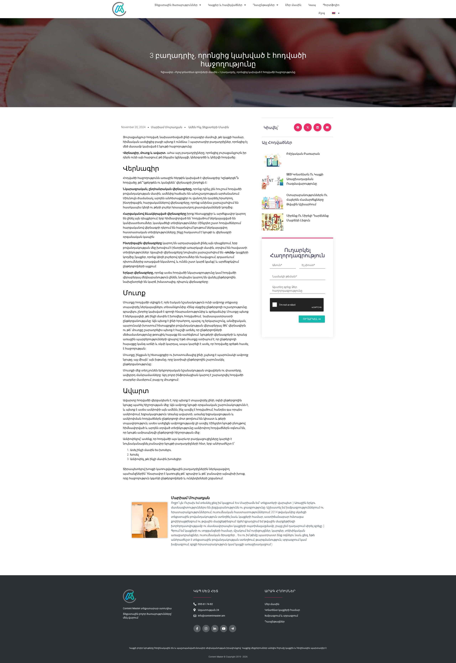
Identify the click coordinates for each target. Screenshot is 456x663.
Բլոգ (322, 13)
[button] (298, 127)
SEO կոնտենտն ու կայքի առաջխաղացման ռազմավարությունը (304, 179)
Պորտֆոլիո (331, 5)
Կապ (312, 5)
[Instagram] (206, 628)
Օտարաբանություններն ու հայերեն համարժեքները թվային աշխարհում (306, 199)
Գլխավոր (167, 72)
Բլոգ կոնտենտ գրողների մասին (196, 72)
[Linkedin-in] (215, 628)
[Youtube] (223, 628)
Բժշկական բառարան (303, 153)
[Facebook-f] (197, 628)
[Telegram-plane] (232, 628)
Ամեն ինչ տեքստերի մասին (208, 127)
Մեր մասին (293, 5)
